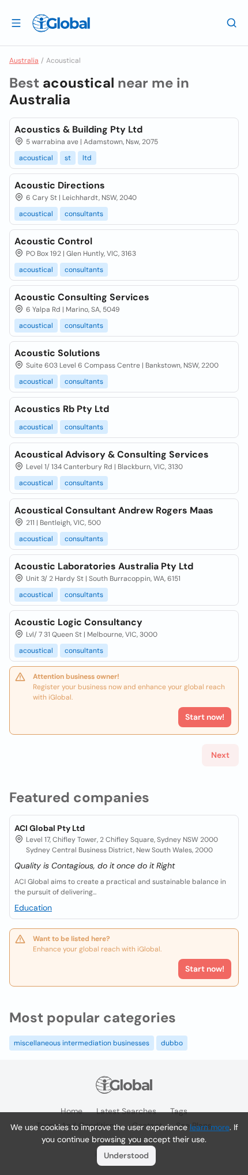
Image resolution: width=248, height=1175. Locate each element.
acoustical (36, 158)
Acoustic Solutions (57, 353)
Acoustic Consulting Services (81, 297)
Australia (24, 60)
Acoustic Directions (59, 185)
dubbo (172, 1043)
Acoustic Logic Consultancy (78, 622)
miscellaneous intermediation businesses (81, 1043)
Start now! (204, 969)
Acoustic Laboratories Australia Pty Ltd (103, 566)
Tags (178, 1111)
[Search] (231, 22)
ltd (87, 158)
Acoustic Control (53, 241)
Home (71, 1111)
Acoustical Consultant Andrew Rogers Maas (113, 510)
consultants (84, 213)
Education (33, 907)
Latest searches (126, 1111)
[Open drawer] (16, 22)
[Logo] (61, 23)
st (68, 158)
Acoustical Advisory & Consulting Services (111, 454)
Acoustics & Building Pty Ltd (78, 129)
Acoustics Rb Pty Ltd (61, 409)
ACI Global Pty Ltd (49, 828)
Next (220, 755)
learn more (210, 1127)
